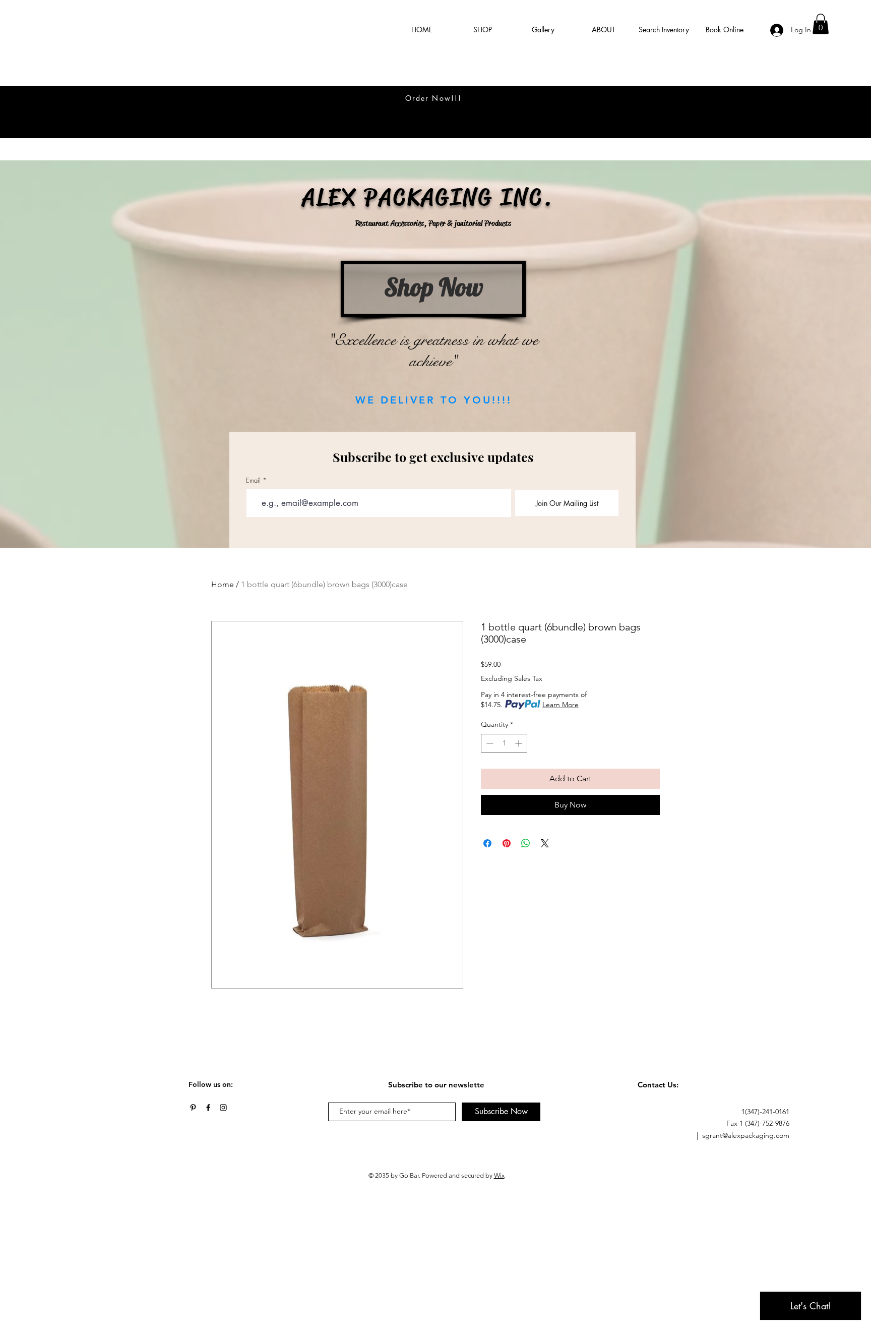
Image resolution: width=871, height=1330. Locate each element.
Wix (499, 1175)
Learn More (560, 704)
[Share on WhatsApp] (526, 843)
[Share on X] (545, 843)
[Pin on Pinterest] (507, 843)
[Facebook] (208, 1107)
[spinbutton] (504, 743)
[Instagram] (223, 1107)
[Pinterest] (193, 1107)
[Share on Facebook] (487, 843)
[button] (820, 24)
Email (253, 480)
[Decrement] (488, 743)
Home (222, 584)
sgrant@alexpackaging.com (745, 1135)
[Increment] (519, 743)
